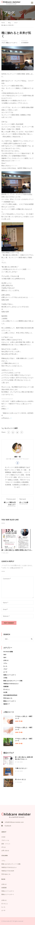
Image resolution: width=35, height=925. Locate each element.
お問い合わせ (5, 850)
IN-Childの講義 (8, 651)
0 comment (24, 43)
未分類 (5, 692)
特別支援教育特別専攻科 (10, 695)
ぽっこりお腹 (23, 502)
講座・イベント (5, 844)
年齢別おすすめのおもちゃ (11, 683)
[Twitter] (17, 432)
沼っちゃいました (20, 779)
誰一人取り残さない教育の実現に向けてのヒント (17, 550)
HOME (3, 837)
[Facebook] (8, 432)
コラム (5, 663)
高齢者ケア (6, 704)
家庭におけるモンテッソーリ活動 (12, 681)
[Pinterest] (21, 432)
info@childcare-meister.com (14, 822)
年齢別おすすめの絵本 (7, 871)
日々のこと (6, 689)
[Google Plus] (12, 432)
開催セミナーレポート (9, 701)
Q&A (4, 654)
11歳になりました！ (21, 768)
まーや (5, 672)
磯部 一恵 (17, 457)
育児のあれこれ (7, 698)
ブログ (3, 43)
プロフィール (5, 840)
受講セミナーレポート (11, 43)
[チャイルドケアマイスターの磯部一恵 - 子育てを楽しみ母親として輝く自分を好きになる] (10, 3)
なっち (5, 666)
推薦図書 (5, 686)
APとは (3, 847)
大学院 (5, 678)
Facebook (8, 826)
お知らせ (5, 660)
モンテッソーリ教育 (11, 428)
